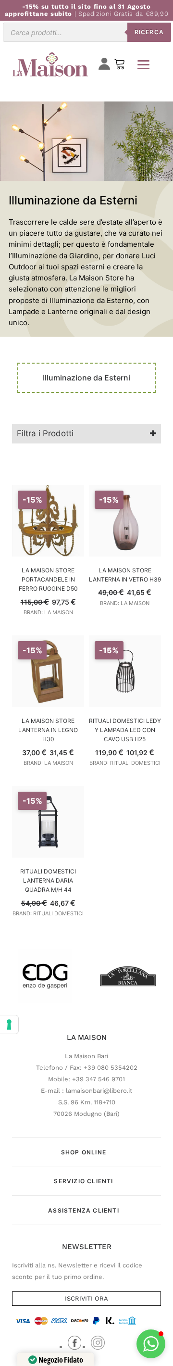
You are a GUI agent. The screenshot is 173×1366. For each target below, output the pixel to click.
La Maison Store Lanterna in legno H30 (48, 730)
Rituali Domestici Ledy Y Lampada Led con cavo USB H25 (125, 730)
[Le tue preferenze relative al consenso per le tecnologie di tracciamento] (9, 1024)
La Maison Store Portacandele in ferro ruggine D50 (48, 579)
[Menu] (143, 64)
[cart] (119, 66)
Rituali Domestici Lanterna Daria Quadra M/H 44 (48, 880)
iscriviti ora (86, 1298)
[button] (150, 1343)
